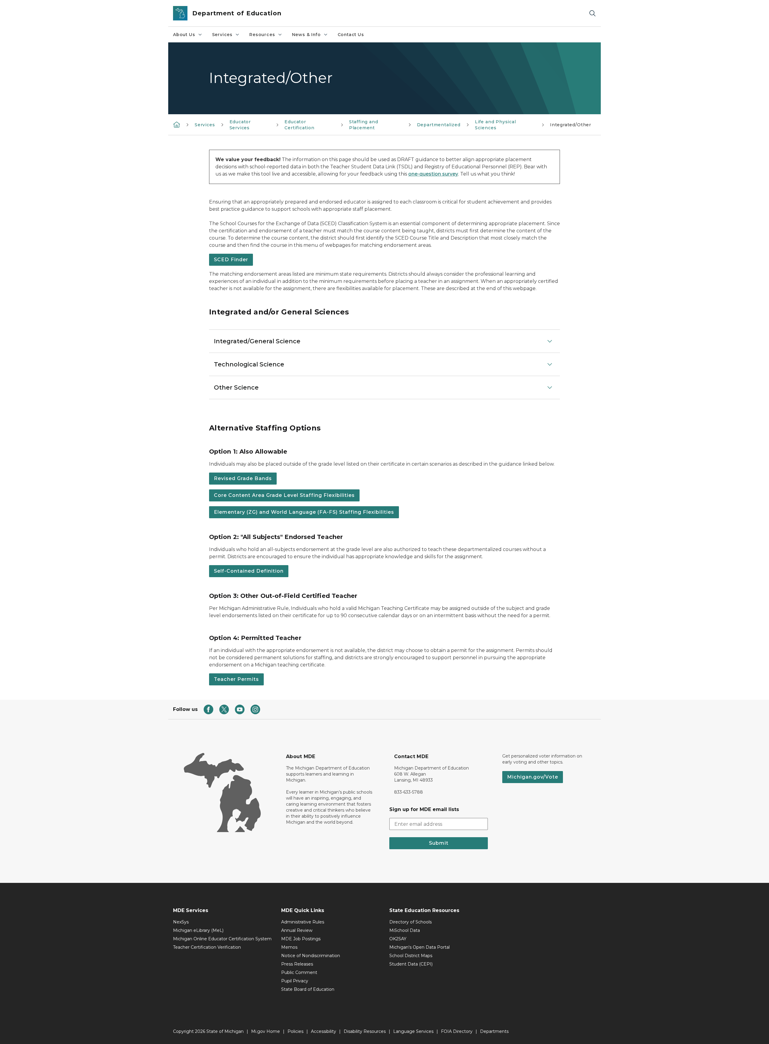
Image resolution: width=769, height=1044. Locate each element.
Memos (289, 947)
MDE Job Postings (301, 938)
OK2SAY (397, 938)
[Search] (592, 13)
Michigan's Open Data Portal (419, 947)
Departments (494, 1031)
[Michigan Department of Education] (176, 124)
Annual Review (296, 930)
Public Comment (299, 972)
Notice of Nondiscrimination (310, 955)
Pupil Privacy (294, 981)
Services (222, 34)
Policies (295, 1031)
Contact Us (351, 34)
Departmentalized (438, 124)
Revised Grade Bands (243, 478)
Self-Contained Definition (249, 571)
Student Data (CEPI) (411, 964)
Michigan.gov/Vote (532, 777)
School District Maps (410, 955)
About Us (184, 34)
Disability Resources (365, 1031)
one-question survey (433, 174)
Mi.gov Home (265, 1031)
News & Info (306, 34)
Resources (262, 34)
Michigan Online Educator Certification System (222, 938)
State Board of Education (307, 989)
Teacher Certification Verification (207, 947)
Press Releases (297, 964)
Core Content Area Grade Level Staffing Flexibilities (284, 495)
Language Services (413, 1031)
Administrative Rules (302, 922)
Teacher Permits (236, 679)
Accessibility (323, 1031)
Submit (438, 843)
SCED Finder (231, 259)
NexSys (181, 922)
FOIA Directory (457, 1031)
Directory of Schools (410, 922)
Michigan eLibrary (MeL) (198, 930)
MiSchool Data (404, 930)
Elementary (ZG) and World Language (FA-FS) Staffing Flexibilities (304, 512)
